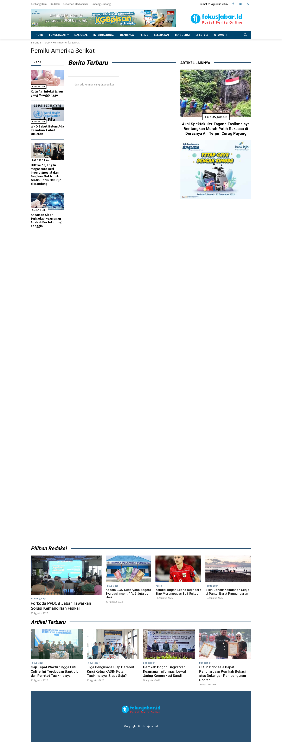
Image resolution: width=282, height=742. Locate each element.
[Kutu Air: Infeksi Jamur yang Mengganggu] (47, 78)
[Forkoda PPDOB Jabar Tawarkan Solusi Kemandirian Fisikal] (66, 575)
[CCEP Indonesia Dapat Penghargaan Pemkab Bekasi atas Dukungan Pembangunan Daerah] (225, 644)
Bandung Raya (41, 160)
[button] (245, 35)
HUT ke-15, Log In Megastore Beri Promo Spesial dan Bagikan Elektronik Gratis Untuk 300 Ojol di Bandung (47, 174)
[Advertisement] (215, 371)
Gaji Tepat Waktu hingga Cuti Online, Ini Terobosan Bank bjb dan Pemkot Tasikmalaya (54, 671)
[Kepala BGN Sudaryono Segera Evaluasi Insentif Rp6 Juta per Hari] (129, 569)
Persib (158, 585)
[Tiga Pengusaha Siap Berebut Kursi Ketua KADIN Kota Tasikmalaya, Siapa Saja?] (113, 644)
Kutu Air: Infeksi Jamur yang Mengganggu (47, 93)
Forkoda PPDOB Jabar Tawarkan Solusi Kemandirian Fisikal (61, 606)
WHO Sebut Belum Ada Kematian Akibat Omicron (47, 130)
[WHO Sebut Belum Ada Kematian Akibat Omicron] (47, 113)
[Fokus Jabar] (216, 18)
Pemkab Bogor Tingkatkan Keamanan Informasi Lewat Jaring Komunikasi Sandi (164, 671)
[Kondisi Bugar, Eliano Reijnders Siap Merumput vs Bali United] (178, 569)
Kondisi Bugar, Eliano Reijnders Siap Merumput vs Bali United (178, 591)
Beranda (36, 42)
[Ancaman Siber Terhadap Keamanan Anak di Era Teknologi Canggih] (47, 201)
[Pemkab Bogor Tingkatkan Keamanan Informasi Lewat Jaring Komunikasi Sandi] (169, 644)
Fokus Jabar (216, 117)
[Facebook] (233, 4)
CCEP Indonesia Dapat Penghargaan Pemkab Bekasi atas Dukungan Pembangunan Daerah (222, 673)
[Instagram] (240, 4)
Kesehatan (38, 86)
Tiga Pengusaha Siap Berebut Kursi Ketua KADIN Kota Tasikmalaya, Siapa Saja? (110, 671)
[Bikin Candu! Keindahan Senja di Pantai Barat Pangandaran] (228, 569)
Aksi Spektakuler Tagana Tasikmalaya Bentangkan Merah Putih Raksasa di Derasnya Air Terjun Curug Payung (216, 128)
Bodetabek (149, 662)
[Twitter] (247, 4)
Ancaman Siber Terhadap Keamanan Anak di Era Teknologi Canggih (46, 220)
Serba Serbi (39, 210)
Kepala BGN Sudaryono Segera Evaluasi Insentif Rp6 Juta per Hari (128, 593)
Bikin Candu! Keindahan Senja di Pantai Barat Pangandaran (227, 591)
